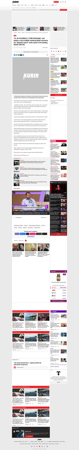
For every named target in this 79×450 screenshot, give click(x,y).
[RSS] (63, 51)
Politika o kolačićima (35, 443)
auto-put (43, 225)
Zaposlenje (57, 443)
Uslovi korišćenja (51, 443)
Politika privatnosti (45, 443)
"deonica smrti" (37, 227)
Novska (15, 227)
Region (19, 32)
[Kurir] (15, 2)
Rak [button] (58, 369)
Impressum (29, 443)
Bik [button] (53, 369)
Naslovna (15, 32)
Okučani (20, 227)
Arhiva (40, 443)
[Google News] (65, 51)
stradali (26, 225)
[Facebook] (51, 51)
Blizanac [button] (55, 369)
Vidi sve (58, 234)
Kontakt (25, 443)
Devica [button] (63, 369)
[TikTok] (61, 51)
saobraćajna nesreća (18, 225)
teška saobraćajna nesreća (34, 225)
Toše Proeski (30, 227)
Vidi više (58, 382)
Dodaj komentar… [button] (20, 367)
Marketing (22, 443)
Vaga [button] (65, 369)
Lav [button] (60, 369)
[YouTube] (58, 51)
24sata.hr (19, 155)
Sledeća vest (43, 217)
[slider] (16, 210)
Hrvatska (23, 32)
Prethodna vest (19, 217)
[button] (45, 48)
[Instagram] (54, 51)
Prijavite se (30, 436)
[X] (56, 51)
